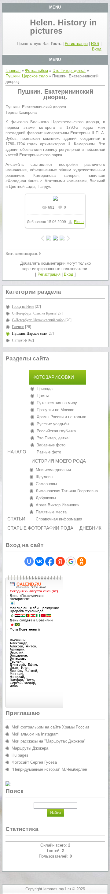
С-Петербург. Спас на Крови (34, 313)
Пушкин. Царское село (27, 76)
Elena (79, 222)
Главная (13, 70)
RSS (95, 43)
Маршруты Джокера (30, 748)
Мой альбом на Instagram (35, 734)
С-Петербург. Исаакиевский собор (38, 320)
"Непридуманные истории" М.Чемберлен (49, 769)
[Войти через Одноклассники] (81, 561)
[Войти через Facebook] (49, 561)
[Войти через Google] (71, 561)
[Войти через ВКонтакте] (39, 561)
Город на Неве (23, 306)
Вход (96, 49)
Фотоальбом (36, 70)
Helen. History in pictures (63, 26)
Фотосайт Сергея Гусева (34, 762)
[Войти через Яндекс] (60, 561)
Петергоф (19, 340)
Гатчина (18, 327)
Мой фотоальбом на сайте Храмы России (50, 727)
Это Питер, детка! (69, 70)
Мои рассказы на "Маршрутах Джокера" (49, 741)
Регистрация (76, 43)
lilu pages (20, 755)
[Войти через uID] (29, 561)
